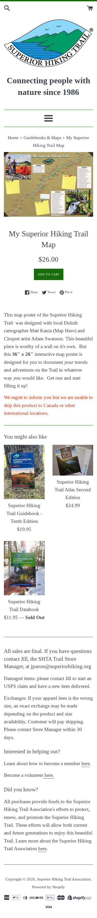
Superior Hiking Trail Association (64, 879)
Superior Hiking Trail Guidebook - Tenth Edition (24, 513)
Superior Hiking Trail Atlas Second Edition (73, 489)
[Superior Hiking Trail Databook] (24, 568)
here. (48, 775)
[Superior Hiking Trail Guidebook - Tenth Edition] (24, 472)
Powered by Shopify (48, 887)
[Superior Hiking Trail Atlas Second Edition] (73, 460)
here (85, 763)
